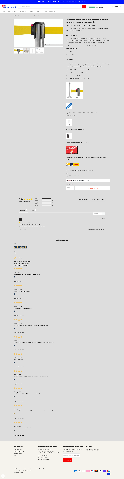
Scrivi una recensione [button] (99, 199)
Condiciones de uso (18, 449)
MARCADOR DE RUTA (51, 11)
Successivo (24, 265)
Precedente (17, 265)
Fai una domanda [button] (84, 199)
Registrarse (67, 460)
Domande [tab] (32, 210)
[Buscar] (84, 6)
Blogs (15, 455)
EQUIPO (39, 11)
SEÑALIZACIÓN (12, 11)
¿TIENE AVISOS (81, 129)
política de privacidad (19, 451)
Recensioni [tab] (22, 210)
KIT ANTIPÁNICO (85, 142)
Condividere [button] (23, 229)
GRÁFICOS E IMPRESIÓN (27, 11)
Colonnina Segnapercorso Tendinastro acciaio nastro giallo (32, 226)
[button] (102, 229)
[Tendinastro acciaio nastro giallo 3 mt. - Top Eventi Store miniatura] (18, 51)
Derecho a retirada (18, 453)
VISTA (4, 11)
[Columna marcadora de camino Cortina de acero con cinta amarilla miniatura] (26, 51)
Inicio (15, 16)
